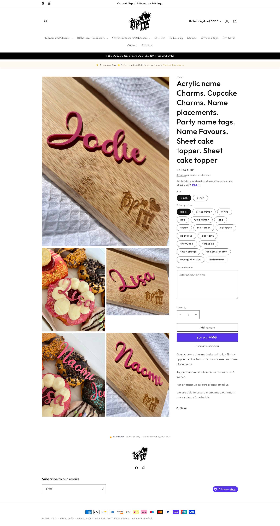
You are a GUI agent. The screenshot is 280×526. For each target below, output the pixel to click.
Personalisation (185, 267)
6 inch (200, 197)
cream (184, 227)
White (224, 211)
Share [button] (183, 408)
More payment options (207, 346)
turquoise (208, 243)
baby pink (208, 235)
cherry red (186, 243)
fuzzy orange (188, 251)
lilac (220, 219)
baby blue (186, 235)
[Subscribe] (102, 489)
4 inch (184, 197)
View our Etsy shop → (173, 65)
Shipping (181, 175)
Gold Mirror (201, 219)
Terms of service (102, 518)
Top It (53, 518)
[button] (46, 21)
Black (183, 211)
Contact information (142, 518)
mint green (203, 227)
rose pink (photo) (216, 251)
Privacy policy (67, 518)
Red (182, 219)
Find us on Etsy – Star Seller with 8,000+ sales (148, 436)
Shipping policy (121, 518)
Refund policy (84, 518)
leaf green (226, 227)
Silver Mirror (204, 211)
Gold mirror (219, 260)
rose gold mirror (190, 259)
